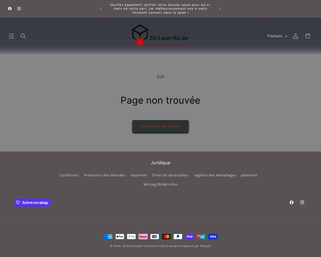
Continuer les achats (161, 126)
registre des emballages (215, 175)
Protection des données (104, 175)
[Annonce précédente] (101, 9)
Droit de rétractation (170, 175)
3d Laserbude (132, 246)
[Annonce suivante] (220, 9)
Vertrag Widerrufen (160, 184)
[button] (11, 36)
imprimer (139, 175)
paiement (249, 175)
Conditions (69, 175)
